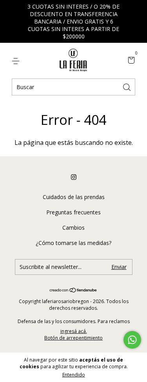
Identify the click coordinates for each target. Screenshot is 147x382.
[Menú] (17, 60)
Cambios (73, 227)
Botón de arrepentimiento (73, 337)
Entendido (73, 374)
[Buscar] (127, 86)
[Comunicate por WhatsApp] (132, 340)
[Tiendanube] (73, 290)
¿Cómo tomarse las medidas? (73, 243)
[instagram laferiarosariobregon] (74, 177)
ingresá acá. (73, 331)
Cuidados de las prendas (74, 197)
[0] (130, 60)
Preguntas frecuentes (73, 212)
